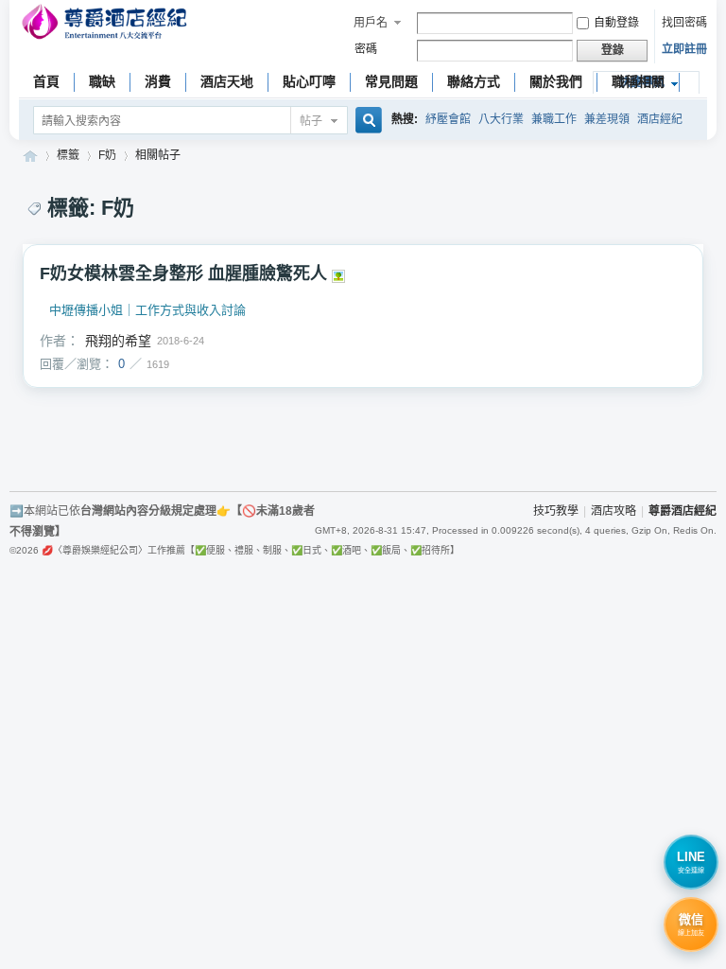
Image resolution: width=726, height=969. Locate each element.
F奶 (107, 155)
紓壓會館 (448, 119)
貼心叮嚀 (309, 81)
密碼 (365, 49)
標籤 (68, 155)
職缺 (102, 81)
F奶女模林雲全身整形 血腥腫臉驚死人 (183, 273)
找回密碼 (684, 22)
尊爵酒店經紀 (30, 155)
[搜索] (366, 121)
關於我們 (555, 81)
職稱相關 (638, 81)
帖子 (311, 121)
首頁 (46, 81)
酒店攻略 (613, 511)
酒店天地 (226, 81)
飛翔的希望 (118, 340)
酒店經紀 (660, 119)
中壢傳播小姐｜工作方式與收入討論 (147, 310)
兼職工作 (554, 119)
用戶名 (371, 22)
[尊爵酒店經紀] (106, 24)
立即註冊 (684, 49)
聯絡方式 (473, 81)
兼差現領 (607, 119)
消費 (158, 81)
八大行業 (501, 119)
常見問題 (391, 81)
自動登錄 (616, 22)
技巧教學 (556, 511)
